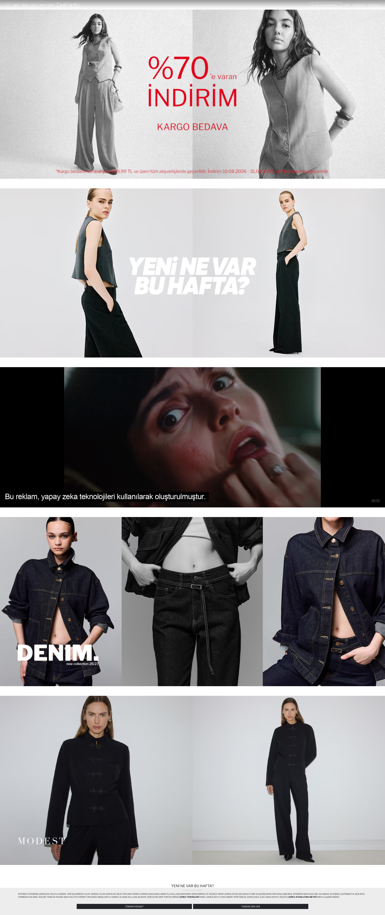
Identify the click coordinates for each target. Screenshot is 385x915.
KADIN (16, 5)
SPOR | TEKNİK (47, 5)
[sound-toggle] (378, 501)
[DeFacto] (68, 5)
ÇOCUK (34, 5)
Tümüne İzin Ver (250, 906)
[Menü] (8, 5)
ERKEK (25, 5)
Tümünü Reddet (134, 906)
